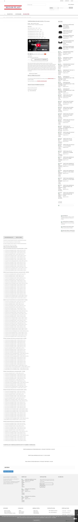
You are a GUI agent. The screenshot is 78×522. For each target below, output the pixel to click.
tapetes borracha (43, 63)
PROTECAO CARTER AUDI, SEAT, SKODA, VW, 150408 (68, 47)
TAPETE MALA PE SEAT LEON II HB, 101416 (68, 96)
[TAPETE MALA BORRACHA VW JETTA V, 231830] (60, 159)
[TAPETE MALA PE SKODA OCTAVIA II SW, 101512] (60, 116)
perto (75, 518)
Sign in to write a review (35, 23)
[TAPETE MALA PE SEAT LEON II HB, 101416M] (60, 32)
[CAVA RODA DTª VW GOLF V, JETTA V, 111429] (60, 72)
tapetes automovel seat (36, 66)
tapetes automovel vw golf (39, 67)
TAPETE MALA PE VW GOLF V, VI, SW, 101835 (68, 133)
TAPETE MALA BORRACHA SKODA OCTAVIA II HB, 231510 (68, 194)
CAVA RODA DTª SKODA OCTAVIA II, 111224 (68, 58)
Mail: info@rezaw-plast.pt (53, 510)
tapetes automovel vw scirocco (36, 69)
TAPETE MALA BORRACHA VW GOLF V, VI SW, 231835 (68, 164)
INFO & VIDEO (19, 237)
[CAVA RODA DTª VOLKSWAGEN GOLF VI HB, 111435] (60, 78)
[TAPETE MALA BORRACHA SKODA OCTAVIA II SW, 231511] (60, 188)
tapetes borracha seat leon (38, 68)
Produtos (10, 14)
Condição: (36, 24)
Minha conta (35, 510)
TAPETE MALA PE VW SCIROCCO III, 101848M (68, 152)
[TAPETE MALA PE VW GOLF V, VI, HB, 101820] (60, 122)
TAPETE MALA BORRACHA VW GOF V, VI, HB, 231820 (68, 171)
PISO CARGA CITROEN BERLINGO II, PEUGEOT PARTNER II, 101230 (39, 461)
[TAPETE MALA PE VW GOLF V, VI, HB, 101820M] (60, 147)
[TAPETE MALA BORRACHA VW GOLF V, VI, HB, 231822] (60, 181)
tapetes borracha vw (31, 67)
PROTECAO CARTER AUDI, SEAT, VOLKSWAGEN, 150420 (68, 42)
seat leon (44, 64)
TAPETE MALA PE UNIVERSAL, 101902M (30, 497)
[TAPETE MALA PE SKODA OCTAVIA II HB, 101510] (60, 103)
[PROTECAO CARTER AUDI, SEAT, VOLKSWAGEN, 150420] (60, 42)
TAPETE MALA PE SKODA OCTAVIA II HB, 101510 (68, 102)
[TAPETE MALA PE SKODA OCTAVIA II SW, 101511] (60, 109)
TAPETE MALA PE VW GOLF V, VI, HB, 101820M (68, 145)
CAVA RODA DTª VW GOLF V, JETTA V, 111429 (69, 71)
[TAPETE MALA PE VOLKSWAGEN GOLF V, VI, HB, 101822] (60, 128)
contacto (67, 0)
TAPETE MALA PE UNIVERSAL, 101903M (30, 489)
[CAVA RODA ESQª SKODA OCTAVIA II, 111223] (60, 54)
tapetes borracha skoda (45, 65)
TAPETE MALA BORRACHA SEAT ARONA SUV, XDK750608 (30, 480)
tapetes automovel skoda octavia (35, 65)
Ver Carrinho (71, 4)
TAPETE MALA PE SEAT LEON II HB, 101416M (68, 31)
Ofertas (20, 510)
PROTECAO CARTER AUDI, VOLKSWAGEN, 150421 (68, 36)
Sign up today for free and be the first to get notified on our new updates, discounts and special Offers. (47, 480)
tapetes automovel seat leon (48, 67)
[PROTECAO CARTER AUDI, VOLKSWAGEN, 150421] (60, 37)
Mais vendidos (21, 513)
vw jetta (44, 68)
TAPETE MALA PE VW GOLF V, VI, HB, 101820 (68, 120)
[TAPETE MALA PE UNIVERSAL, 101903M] (23, 491)
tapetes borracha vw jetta (45, 69)
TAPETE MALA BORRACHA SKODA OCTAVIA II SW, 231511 (68, 186)
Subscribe (42, 486)
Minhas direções (36, 513)
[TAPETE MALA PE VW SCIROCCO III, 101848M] (60, 153)
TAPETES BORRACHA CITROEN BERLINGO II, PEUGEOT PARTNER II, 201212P (39, 449)
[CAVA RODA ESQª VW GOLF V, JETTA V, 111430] (60, 66)
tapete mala (64, 514)
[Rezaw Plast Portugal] (13, 7)
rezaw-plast (31, 63)
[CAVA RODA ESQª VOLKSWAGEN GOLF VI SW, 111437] (60, 84)
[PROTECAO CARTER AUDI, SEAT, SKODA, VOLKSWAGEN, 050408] (60, 26)
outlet (60, 202)
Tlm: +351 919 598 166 (52, 512)
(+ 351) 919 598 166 (32, 90)
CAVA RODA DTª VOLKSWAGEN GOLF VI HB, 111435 (68, 78)
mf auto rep (48, 63)
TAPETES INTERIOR (9, 17)
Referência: (30, 24)
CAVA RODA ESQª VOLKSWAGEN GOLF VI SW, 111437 (68, 84)
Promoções (26, 14)
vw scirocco (47, 68)
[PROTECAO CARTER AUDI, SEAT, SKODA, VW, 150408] (60, 48)
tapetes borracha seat (51, 66)
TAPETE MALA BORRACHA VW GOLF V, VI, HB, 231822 (68, 179)
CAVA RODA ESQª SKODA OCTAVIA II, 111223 (68, 52)
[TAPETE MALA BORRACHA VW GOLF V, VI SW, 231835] (60, 166)
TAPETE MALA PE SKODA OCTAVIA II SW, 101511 (68, 108)
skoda (47, 64)
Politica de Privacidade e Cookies (9, 513)
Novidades (18, 14)
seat (41, 64)
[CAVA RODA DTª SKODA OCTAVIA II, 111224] (60, 60)
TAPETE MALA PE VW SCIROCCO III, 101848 (67, 139)
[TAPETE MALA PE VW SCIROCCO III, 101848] (60, 141)
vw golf (34, 64)
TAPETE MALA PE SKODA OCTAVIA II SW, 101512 (68, 114)
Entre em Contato (7, 510)
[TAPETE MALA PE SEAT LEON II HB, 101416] (60, 97)
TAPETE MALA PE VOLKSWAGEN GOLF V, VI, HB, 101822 (68, 127)
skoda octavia (38, 64)
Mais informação (9, 237)
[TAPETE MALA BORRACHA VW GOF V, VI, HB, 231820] (60, 173)
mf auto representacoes (66, 512)
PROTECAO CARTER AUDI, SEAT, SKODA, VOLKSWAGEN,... (68, 26)
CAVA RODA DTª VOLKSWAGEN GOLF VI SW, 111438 (68, 90)
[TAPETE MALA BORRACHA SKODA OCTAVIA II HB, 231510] (60, 195)
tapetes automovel (37, 63)
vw (48, 64)
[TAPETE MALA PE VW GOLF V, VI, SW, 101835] (60, 134)
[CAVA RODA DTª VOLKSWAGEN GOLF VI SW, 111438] (60, 91)
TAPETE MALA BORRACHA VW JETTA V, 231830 (68, 158)
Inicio (4, 17)
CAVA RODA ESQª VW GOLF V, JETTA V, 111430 (68, 65)
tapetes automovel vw (44, 66)
